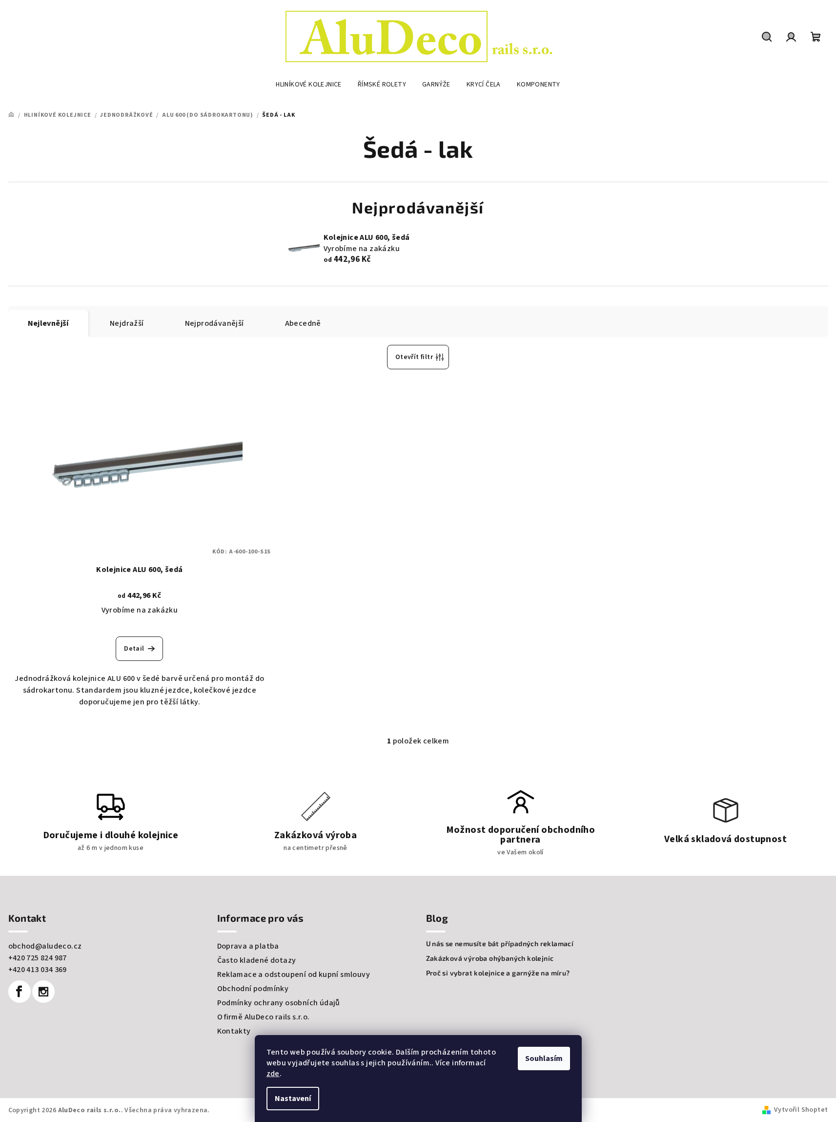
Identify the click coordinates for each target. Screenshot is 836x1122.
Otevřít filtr (414, 357)
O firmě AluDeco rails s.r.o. (263, 1017)
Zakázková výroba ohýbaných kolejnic (490, 958)
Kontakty (234, 1031)
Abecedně (303, 323)
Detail (134, 649)
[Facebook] (19, 991)
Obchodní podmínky (253, 988)
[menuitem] (308, 84)
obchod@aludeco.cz (45, 946)
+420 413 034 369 (37, 969)
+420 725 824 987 (37, 958)
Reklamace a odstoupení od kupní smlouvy (293, 974)
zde (273, 1073)
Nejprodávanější (214, 323)
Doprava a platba (248, 946)
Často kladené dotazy (256, 960)
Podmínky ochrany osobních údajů (278, 1002)
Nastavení (293, 1098)
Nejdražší (127, 323)
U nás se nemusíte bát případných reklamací (500, 943)
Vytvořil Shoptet (801, 1110)
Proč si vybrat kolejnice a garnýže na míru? (498, 973)
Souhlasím (544, 1058)
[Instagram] (43, 991)
